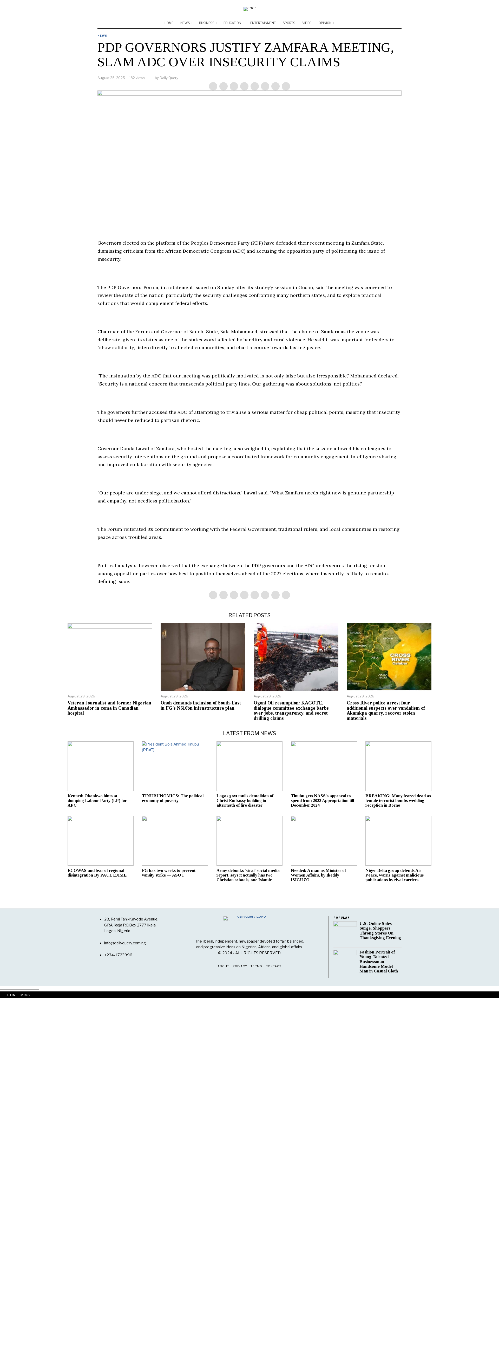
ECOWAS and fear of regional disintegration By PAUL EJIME (97, 873)
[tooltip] (382, 9)
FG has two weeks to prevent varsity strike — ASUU (168, 873)
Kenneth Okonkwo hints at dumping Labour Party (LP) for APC (97, 801)
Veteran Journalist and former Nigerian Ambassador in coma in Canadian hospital (109, 708)
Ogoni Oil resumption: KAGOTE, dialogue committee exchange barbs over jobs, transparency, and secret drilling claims (291, 711)
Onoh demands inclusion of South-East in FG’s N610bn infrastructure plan (201, 706)
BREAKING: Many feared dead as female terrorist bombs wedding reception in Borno (398, 801)
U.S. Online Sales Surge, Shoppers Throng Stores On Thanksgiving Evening (380, 930)
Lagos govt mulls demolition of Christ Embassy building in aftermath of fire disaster (244, 801)
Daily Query (169, 78)
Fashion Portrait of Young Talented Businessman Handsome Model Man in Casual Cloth (378, 961)
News (102, 35)
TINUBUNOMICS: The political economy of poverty (172, 798)
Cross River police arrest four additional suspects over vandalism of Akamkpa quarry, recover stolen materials (386, 711)
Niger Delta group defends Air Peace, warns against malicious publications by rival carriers (394, 875)
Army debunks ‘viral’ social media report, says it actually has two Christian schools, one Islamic (248, 875)
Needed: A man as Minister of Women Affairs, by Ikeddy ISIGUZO (318, 875)
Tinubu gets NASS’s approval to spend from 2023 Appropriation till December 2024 (322, 801)
